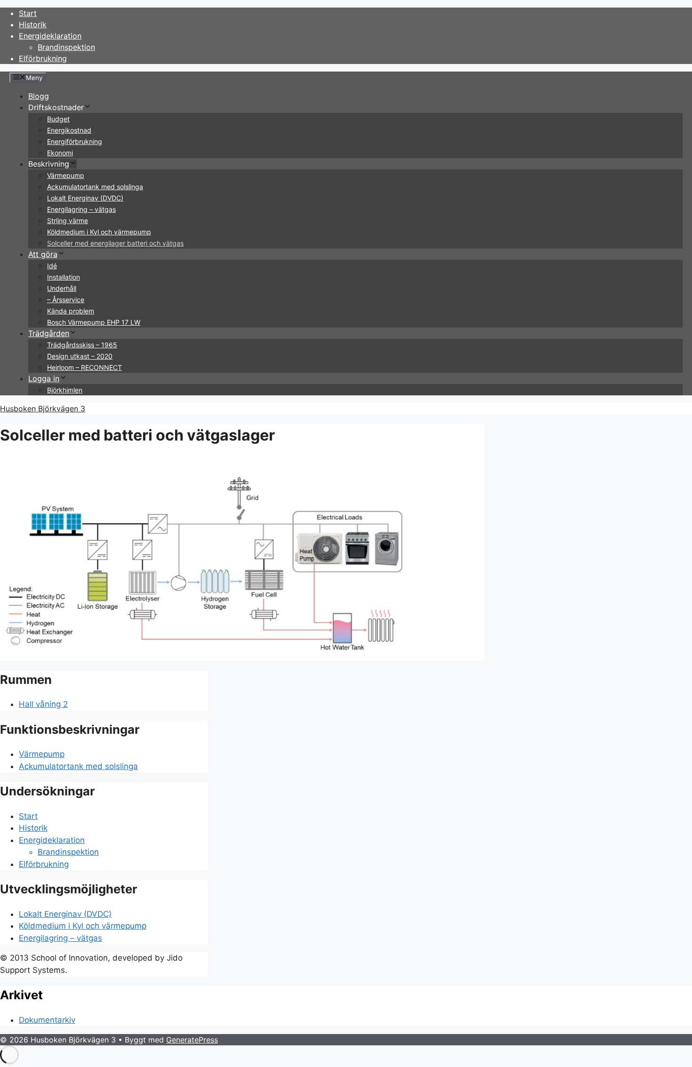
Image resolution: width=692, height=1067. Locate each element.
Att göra (42, 254)
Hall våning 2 (43, 704)
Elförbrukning (43, 58)
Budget (58, 119)
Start (28, 13)
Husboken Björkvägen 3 (42, 408)
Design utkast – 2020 (80, 356)
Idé (52, 266)
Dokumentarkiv (47, 1020)
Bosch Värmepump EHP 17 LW (93, 322)
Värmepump (65, 175)
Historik (33, 24)
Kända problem (70, 311)
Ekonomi (60, 153)
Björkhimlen (64, 390)
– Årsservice (65, 300)
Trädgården (48, 333)
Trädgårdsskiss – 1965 (82, 345)
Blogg (38, 96)
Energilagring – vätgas (81, 209)
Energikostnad (69, 130)
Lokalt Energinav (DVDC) (85, 198)
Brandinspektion (66, 47)
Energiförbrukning (74, 141)
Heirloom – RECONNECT (84, 367)
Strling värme (67, 221)
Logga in (43, 378)
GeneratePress (192, 1039)
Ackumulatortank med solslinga (95, 187)
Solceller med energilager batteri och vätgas (115, 243)
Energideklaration (50, 35)
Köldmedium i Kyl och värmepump (99, 232)
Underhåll (61, 288)
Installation (63, 277)
